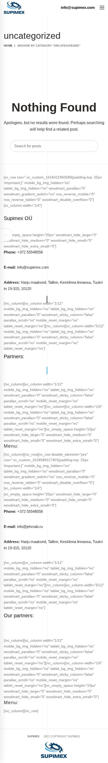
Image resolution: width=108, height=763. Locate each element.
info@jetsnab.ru (23, 526)
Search (91, 146)
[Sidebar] (6, 235)
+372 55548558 (23, 252)
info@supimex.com (26, 267)
